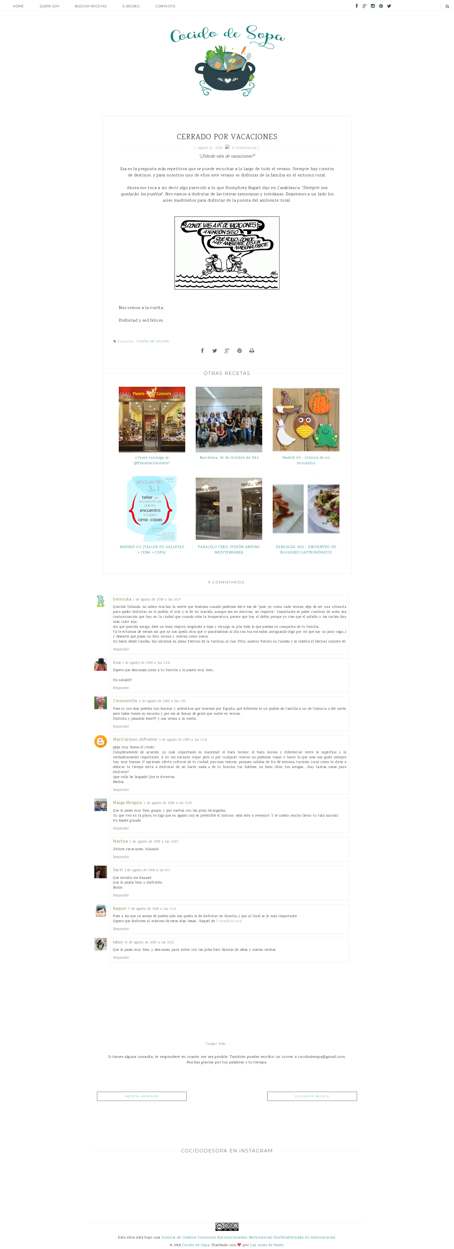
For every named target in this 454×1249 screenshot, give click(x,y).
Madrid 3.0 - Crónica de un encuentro (306, 460)
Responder (121, 649)
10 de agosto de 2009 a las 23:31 (149, 942)
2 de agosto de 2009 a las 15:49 (167, 803)
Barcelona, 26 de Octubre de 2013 (229, 458)
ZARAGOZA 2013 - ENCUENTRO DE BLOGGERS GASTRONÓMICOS (306, 549)
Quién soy (49, 6)
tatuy (118, 942)
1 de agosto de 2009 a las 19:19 (156, 599)
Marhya (120, 842)
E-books (131, 6)
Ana (117, 663)
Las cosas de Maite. (267, 1245)
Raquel (119, 909)
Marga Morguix (127, 803)
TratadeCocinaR (229, 921)
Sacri (118, 870)
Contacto (165, 6)
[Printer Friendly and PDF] (252, 351)
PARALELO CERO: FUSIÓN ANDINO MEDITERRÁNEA (229, 549)
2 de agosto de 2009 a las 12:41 (183, 739)
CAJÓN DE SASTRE (153, 341)
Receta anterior (141, 1096)
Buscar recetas (91, 6)
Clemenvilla (125, 701)
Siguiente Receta (312, 1096)
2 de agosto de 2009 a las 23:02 (153, 841)
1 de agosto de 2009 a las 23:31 (146, 662)
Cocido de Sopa (195, 1245)
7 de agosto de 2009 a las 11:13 (152, 908)
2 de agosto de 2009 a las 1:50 (162, 701)
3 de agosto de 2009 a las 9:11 (148, 870)
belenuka (122, 600)
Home (18, 6)
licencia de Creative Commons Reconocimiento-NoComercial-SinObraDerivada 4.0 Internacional (248, 1237)
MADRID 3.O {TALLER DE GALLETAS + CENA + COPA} (152, 549)
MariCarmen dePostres (135, 740)
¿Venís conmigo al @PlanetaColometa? (152, 460)
